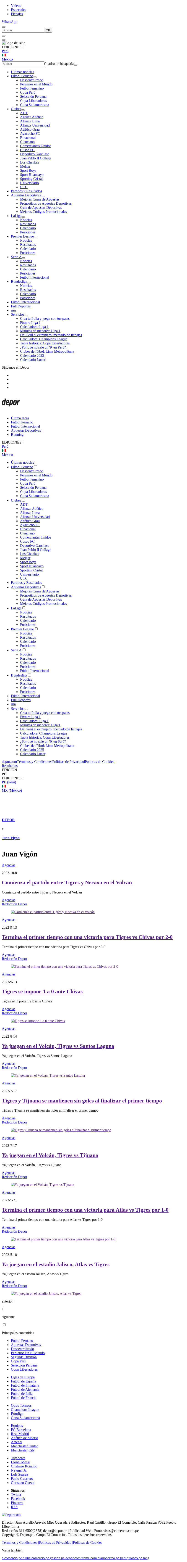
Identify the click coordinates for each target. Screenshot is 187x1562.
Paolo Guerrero (22, 1478)
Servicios (17, 314)
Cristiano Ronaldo (24, 1466)
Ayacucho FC (30, 133)
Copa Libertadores (33, 101)
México (7, 59)
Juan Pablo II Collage (35, 158)
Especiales (18, 10)
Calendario (28, 228)
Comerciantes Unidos (35, 146)
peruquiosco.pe (131, 1558)
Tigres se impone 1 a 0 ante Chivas (42, 991)
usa (13, 310)
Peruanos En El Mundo (28, 1353)
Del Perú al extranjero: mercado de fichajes (51, 335)
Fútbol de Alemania (25, 1389)
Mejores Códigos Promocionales (43, 212)
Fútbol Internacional (34, 277)
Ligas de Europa (23, 1377)
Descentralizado (31, 80)
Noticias (26, 220)
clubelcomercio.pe (36, 1558)
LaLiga (16, 216)
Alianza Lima (30, 121)
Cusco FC (27, 150)
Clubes (16, 109)
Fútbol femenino (32, 88)
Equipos (17, 1425)
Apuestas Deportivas (26, 195)
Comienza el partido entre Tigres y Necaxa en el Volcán (67, 882)
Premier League (22, 236)
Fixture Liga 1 (30, 323)
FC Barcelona (21, 1430)
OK (48, 30)
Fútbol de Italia (22, 1393)
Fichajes (17, 14)
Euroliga (17, 1414)
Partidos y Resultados (26, 191)
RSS (14, 1507)
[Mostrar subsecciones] (35, 77)
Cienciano (27, 142)
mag (146, 1558)
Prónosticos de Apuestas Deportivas (46, 203)
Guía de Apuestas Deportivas (41, 207)
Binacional (28, 138)
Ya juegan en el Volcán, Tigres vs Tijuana (50, 1155)
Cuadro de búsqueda (59, 64)
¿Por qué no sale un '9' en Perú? (43, 347)
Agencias (8, 865)
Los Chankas (29, 162)
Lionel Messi (20, 1462)
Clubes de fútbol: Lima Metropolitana (47, 351)
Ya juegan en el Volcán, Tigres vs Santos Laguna (58, 1046)
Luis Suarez (19, 1474)
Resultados (28, 224)
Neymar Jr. (19, 1470)
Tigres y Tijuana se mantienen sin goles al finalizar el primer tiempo (82, 1101)
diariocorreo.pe (108, 1558)
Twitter (16, 1494)
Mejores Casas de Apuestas (39, 199)
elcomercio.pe (12, 1558)
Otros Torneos (21, 1405)
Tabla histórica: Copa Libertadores (45, 343)
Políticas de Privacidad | (56, 1542)
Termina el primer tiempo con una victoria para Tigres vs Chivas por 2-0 (87, 937)
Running (17, 434)
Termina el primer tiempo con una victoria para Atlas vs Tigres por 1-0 (85, 1210)
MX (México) (12, 790)
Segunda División (24, 1357)
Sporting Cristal (31, 179)
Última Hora (20, 418)
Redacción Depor (14, 904)
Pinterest (17, 1503)
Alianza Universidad (35, 125)
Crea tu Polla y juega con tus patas (45, 318)
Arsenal (16, 1442)
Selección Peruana (33, 96)
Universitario (29, 183)
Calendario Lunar (32, 360)
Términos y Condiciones (34, 762)
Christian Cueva (22, 1483)
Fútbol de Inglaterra (25, 1385)
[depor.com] (11, 410)
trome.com (89, 1558)
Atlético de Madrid (24, 1438)
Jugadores (18, 1458)
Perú (5, 51)
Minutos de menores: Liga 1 (40, 331)
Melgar (25, 166)
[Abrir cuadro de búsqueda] (3, 27)
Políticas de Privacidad (68, 762)
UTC (24, 187)
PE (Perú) (9, 782)
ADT (24, 113)
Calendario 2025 (32, 355)
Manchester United (24, 1446)
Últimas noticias (22, 72)
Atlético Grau (30, 129)
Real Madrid (20, 1434)
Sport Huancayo (32, 175)
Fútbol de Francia (23, 1398)
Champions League (25, 1409)
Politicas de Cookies (99, 762)
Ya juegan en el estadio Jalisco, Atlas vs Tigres (55, 1264)
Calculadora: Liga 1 (34, 327)
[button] (93, 774)
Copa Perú (27, 92)
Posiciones (27, 232)
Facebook (18, 1499)
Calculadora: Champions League (43, 339)
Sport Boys (28, 170)
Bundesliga (19, 281)
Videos (16, 6)
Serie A (16, 257)
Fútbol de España (23, 1381)
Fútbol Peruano (22, 76)
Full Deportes (21, 306)
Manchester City (23, 1450)
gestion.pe (57, 1558)
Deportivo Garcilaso (34, 154)
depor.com (9, 762)
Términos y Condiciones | (20, 1542)
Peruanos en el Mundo (36, 84)
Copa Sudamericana (34, 105)
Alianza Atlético (31, 117)
